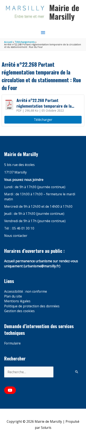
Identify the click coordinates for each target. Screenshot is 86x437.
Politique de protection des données (31, 306)
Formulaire (12, 343)
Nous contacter (15, 235)
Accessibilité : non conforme (25, 291)
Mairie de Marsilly (64, 12)
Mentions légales (17, 301)
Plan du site (13, 296)
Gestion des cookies (19, 311)
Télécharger (43, 119)
